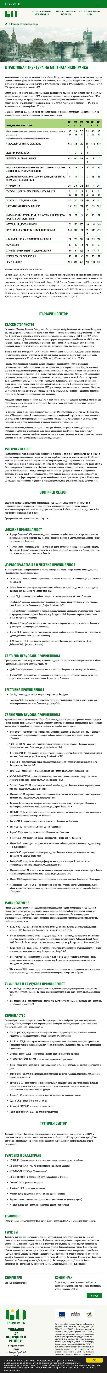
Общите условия (70, 1367)
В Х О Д (94, 1295)
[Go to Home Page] (6, 23)
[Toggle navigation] (98, 4)
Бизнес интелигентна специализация (41, 13)
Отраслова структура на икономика (65, 13)
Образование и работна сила (89, 13)
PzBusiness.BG (13, 4)
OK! (95, 1360)
